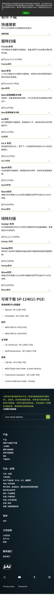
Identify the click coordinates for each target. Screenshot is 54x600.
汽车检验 (6, 477)
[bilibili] (49, 578)
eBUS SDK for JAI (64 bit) (16, 333)
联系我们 (7, 551)
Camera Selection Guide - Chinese (20, 381)
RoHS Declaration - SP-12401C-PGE (20, 351)
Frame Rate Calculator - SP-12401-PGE (22, 374)
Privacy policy (8, 586)
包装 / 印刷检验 (9, 496)
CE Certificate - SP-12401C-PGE (19, 344)
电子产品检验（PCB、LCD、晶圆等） (17, 480)
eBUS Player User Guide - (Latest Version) (23, 368)
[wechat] (4, 577)
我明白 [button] (26, 13)
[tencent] (34, 578)
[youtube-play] (19, 578)
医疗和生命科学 (9, 490)
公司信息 (7, 530)
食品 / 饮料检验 (9, 483)
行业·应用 (8, 468)
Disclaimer (23, 586)
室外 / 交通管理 (9, 493)
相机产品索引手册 (10, 443)
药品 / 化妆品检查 (10, 500)
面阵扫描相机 (8, 449)
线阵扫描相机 (8, 452)
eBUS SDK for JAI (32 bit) (16, 327)
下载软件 (6, 459)
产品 (5, 434)
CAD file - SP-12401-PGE (15, 362)
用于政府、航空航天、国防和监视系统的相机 (20, 486)
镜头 (5, 456)
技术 (5, 515)
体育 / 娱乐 (7, 503)
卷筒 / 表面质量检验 (10, 506)
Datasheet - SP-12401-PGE (17, 316)
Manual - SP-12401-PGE (15, 309)
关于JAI (6, 538)
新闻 (5, 542)
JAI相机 (6, 446)
